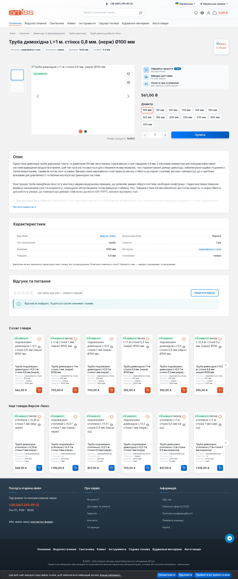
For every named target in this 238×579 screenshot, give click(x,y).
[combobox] (109, 12)
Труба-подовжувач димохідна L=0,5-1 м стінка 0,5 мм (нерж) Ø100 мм (171, 369)
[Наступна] (128, 96)
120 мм (173, 110)
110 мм (160, 110)
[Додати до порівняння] (128, 82)
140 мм (199, 110)
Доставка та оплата (98, 506)
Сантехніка (86, 549)
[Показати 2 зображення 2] (85, 131)
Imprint (166, 527)
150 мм (212, 110)
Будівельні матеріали (167, 549)
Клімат (101, 549)
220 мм (187, 117)
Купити (200, 135)
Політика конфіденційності (178, 513)
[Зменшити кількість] (145, 135)
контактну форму (41, 521)
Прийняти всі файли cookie (213, 574)
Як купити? (93, 499)
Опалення (44, 549)
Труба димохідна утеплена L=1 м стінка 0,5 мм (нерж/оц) (172, 447)
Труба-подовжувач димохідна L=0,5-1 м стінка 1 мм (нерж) (135, 447)
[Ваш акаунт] (208, 12)
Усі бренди (93, 527)
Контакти (92, 520)
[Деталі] (39, 468)
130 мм (186, 110)
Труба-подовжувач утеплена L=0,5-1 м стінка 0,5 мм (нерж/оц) (99, 447)
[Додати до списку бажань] (128, 73)
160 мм (147, 117)
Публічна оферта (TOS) (176, 506)
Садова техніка (139, 549)
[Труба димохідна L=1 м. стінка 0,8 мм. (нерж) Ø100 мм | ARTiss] (83, 99)
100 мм (147, 110)
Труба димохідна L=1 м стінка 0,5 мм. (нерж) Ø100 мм (137, 369)
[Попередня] (37, 96)
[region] (72, 99)
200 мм (174, 117)
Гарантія (92, 513)
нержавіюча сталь (210, 249)
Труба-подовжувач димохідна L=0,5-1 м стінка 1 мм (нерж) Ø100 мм (99, 369)
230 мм (201, 117)
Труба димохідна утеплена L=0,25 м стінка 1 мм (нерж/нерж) (26, 447)
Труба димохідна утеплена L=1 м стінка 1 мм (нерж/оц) (209, 447)
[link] (196, 12)
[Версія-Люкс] (221, 47)
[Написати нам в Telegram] (229, 538)
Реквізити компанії (173, 520)
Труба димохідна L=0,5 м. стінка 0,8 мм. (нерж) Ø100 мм (209, 369)
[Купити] (39, 390)
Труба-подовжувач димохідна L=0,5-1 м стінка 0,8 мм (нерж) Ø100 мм (27, 369)
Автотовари (192, 549)
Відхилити (185, 574)
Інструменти (117, 549)
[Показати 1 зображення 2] (80, 131)
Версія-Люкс (108, 236)
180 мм (160, 117)
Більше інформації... (111, 575)
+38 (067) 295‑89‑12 (24, 504)
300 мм (147, 124)
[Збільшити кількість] (165, 135)
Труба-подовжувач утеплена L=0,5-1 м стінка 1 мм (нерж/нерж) (62, 447)
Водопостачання (64, 549)
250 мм (215, 117)
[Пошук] (141, 12)
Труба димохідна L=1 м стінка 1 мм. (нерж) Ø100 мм (64, 369)
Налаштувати (167, 574)
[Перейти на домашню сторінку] (21, 12)
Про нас (167, 499)
